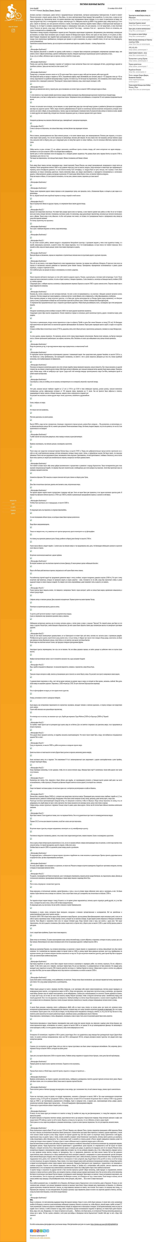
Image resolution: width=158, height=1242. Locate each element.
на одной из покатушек (104, 1009)
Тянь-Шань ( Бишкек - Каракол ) (51, 10)
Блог (13, 504)
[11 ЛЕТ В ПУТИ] (12, 24)
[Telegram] (47, 1231)
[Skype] (44, 1231)
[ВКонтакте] (31, 1231)
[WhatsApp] (41, 1231)
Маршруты (13, 501)
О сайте (13, 507)
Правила (13, 510)
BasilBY (36, 8)
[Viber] (38, 1231)
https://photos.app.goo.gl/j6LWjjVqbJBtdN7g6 (104, 1224)
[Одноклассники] (34, 1231)
